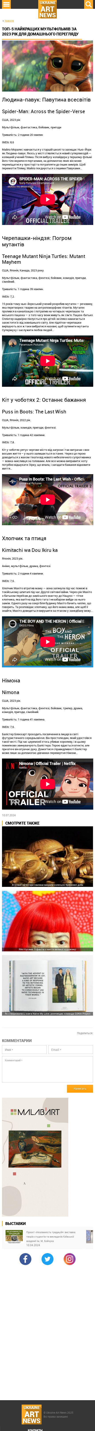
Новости (9, 20)
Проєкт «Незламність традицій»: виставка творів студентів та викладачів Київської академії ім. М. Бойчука (50, 1236)
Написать (80, 1088)
